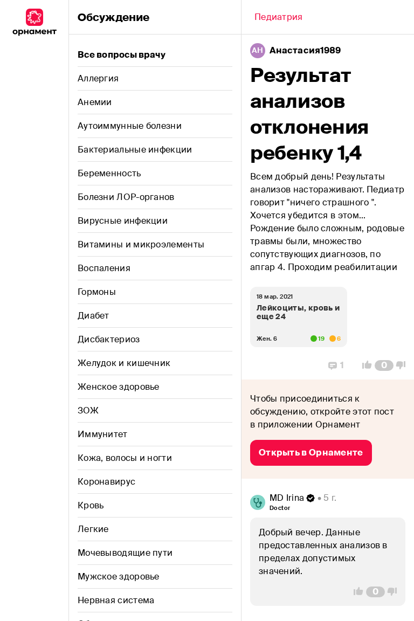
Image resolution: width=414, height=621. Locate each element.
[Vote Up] (364, 365)
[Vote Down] (404, 365)
